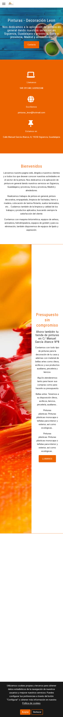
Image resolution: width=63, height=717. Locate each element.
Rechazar (37, 712)
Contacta (32, 44)
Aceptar (25, 712)
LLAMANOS (47, 458)
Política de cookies (31, 703)
